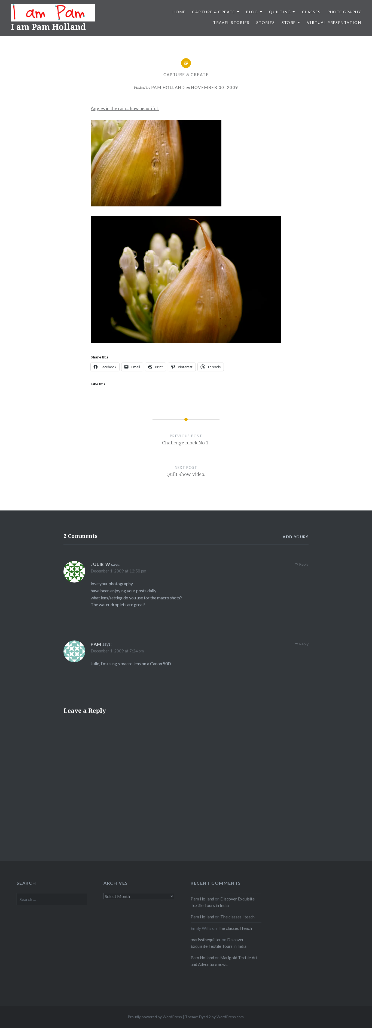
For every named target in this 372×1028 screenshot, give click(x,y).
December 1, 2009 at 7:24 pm (117, 650)
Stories (265, 22)
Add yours (296, 536)
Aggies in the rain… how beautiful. (125, 108)
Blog (252, 12)
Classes (311, 12)
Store (289, 22)
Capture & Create (213, 12)
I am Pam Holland (48, 26)
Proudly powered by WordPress (155, 1016)
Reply (304, 564)
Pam (96, 643)
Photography (344, 12)
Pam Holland (168, 87)
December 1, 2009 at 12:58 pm (118, 570)
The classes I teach (237, 916)
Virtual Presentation (334, 22)
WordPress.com (230, 1016)
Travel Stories (231, 22)
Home (179, 12)
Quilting (280, 12)
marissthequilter (206, 939)
